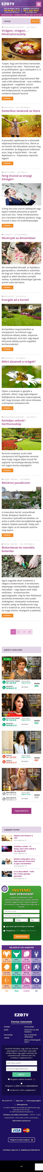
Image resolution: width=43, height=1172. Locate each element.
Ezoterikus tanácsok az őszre (21, 111)
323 (36, 723)
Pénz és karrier (9, 172)
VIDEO (8, 659)
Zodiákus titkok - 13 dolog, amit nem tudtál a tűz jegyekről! (25, 848)
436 (36, 797)
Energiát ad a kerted (15, 300)
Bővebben (7, 98)
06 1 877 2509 (38, 15)
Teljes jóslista (21, 811)
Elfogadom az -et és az (21, 931)
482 (36, 760)
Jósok (6, 1030)
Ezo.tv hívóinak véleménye (30, 1036)
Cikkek (6, 1038)
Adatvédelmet (31, 931)
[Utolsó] (30, 632)
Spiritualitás (8, 107)
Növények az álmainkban (19, 238)
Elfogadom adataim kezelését (22, 1079)
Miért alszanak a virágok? (19, 361)
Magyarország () (20, 1140)
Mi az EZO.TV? (7, 1101)
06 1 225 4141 (11, 683)
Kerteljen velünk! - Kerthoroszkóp (14, 422)
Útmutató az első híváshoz (31, 1031)
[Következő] (24, 632)
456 (36, 685)
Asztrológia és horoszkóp (14, 27)
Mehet (21, 1074)
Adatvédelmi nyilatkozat (21, 1121)
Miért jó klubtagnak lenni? (32, 1041)
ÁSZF (18, 931)
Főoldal (7, 1027)
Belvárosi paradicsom (16, 483)
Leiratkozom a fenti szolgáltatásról (22, 1090)
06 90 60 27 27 (11, 688)
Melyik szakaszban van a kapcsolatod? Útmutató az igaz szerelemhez (24, 861)
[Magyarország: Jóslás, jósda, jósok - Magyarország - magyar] (8, 4)
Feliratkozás (21, 937)
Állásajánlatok (22, 1105)
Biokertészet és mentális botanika (18, 549)
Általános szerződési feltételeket (15, 1115)
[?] (34, 1079)
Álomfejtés (8, 235)
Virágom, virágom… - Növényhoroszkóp (15, 32)
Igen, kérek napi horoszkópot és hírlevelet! (20, 926)
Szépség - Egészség (10, 479)
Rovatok (35, 21)
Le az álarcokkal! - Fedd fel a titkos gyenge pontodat (24, 873)
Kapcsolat (19, 1101)
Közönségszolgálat (34, 1101)
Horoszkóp (8, 1035)
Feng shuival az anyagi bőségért (17, 177)
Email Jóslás (29, 1027)
